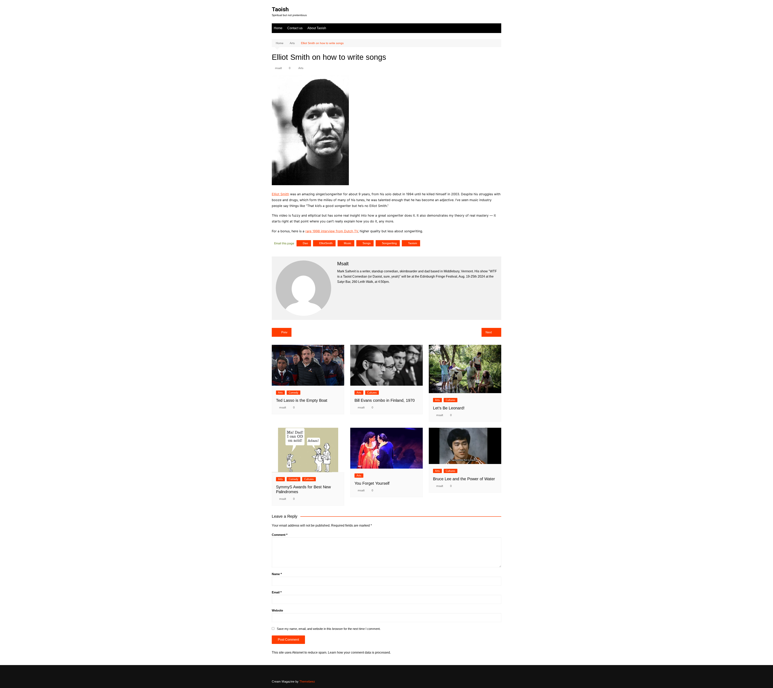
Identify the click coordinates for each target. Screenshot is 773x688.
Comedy (293, 392)
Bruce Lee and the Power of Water (464, 479)
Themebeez (307, 681)
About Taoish (316, 28)
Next (489, 332)
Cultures (372, 392)
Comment (279, 534)
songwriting (389, 243)
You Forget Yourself (372, 483)
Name (277, 574)
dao (305, 243)
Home (278, 28)
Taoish (280, 9)
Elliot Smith (280, 194)
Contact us (295, 28)
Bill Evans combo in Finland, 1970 (384, 400)
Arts (300, 68)
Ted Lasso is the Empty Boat (301, 400)
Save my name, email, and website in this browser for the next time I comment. (328, 628)
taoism (412, 243)
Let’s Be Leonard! (449, 408)
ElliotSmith (326, 243)
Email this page (284, 243)
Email (277, 592)
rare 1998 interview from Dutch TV (331, 231)
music (347, 243)
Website (277, 610)
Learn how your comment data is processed (359, 652)
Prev (284, 332)
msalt (278, 68)
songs (367, 243)
